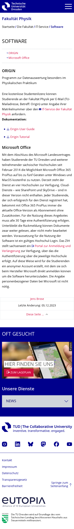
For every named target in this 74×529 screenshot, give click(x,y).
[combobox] (37, 401)
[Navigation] (68, 6)
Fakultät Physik (16, 19)
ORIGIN (13, 53)
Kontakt (7, 460)
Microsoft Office (18, 58)
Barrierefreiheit (12, 486)
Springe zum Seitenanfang (59, 485)
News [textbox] (11, 401)
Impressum (9, 467)
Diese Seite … (35, 314)
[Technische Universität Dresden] (13, 6)
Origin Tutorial (20, 137)
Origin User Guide (22, 129)
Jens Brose (37, 299)
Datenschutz (10, 473)
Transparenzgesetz (14, 480)
